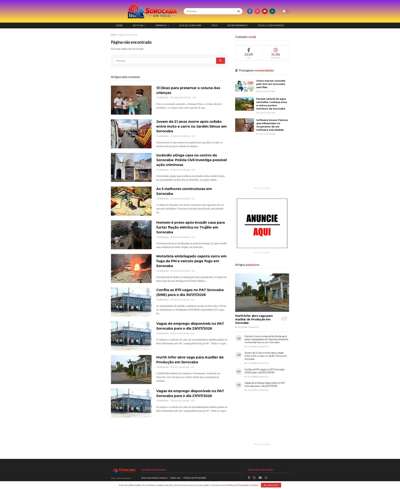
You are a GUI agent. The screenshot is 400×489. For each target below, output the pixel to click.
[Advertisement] (262, 164)
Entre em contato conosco (154, 478)
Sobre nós (175, 478)
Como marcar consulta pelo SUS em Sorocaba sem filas (270, 84)
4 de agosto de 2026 (181, 136)
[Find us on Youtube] (265, 11)
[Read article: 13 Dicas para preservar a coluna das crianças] (131, 100)
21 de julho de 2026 (266, 113)
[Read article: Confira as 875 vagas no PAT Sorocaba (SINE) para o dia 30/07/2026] (131, 302)
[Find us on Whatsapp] (272, 11)
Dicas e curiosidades (271, 25)
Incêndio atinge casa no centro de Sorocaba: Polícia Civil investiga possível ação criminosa (191, 160)
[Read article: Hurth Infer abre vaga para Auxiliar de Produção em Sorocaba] (131, 369)
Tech (215, 25)
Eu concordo (271, 485)
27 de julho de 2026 (180, 367)
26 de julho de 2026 (180, 401)
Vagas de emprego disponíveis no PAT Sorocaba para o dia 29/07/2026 (265, 384)
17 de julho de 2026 (266, 134)
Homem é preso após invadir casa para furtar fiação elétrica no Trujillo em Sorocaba (190, 227)
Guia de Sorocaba (190, 25)
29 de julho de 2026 (180, 300)
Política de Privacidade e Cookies (242, 485)
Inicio (113, 35)
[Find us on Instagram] (257, 11)
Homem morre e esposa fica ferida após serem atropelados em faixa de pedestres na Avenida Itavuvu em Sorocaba (266, 339)
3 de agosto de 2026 (181, 199)
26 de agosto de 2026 (181, 98)
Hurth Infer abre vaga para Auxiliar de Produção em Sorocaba (254, 319)
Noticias (138, 25)
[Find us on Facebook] (250, 11)
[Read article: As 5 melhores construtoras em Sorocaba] (131, 201)
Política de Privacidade (195, 478)
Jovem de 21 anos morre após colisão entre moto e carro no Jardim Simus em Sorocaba (191, 126)
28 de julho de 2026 (180, 333)
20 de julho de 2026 (266, 91)
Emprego (161, 25)
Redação (164, 98)
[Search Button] (239, 11)
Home (119, 25)
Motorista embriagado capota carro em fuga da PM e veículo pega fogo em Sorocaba (191, 261)
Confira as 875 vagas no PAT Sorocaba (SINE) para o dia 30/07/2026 (264, 371)
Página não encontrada (127, 35)
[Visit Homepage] (144, 11)
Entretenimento (238, 25)
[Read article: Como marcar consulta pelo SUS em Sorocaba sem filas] (244, 85)
